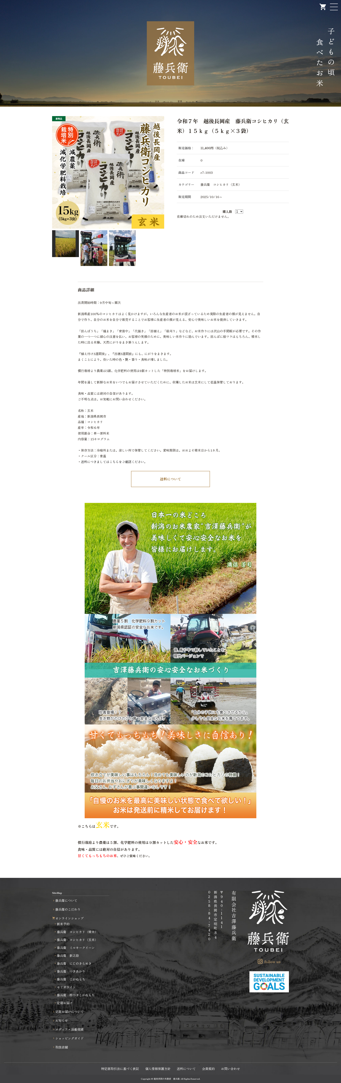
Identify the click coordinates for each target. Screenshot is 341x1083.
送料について (170, 478)
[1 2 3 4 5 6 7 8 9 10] (239, 211)
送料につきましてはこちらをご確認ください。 (114, 461)
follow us (272, 961)
